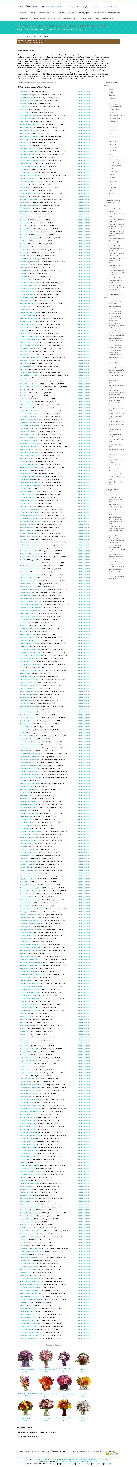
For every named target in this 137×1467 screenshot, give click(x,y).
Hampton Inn (24, 470)
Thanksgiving (86, 18)
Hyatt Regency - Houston (27, 795)
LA (95, 1464)
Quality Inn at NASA (25, 1159)
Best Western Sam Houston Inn (29, 130)
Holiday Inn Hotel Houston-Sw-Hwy (30, 831)
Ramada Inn (23, 1177)
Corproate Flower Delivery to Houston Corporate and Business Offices (116, 287)
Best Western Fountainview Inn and (30, 115)
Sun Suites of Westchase (27, 491)
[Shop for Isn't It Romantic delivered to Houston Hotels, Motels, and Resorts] (83, 1416)
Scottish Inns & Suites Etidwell (29, 1025)
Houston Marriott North (27, 411)
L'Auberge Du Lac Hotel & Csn (28, 548)
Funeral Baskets (114, 109)
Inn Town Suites (25, 1260)
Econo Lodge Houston (26, 932)
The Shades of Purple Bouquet (65, 1369)
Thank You (50, 13)
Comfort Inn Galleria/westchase (29, 282)
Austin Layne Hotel (25, 709)
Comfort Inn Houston (26, 873)
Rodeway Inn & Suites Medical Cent (30, 944)
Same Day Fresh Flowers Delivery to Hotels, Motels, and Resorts (90, 1451)
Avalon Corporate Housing (28, 166)
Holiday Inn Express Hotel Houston (30, 575)
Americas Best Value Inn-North (29, 455)
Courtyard (23, 1034)
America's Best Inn (25, 906)
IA (87, 1464)
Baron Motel (23, 142)
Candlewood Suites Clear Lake (29, 1156)
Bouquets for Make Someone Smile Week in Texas (116, 403)
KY (93, 1464)
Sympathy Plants (115, 118)
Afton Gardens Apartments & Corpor (31, 375)
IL (82, 1464)
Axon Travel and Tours (27, 786)
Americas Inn (24, 858)
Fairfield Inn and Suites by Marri (29, 554)
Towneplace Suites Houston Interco (30, 1338)
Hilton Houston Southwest (28, 500)
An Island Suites (24, 256)
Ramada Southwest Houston (28, 789)
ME (99, 1464)
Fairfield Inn (23, 1225)
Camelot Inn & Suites (26, 264)
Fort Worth (77, 1461)
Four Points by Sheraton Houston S (30, 643)
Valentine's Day (25, 18)
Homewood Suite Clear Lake (28, 1153)
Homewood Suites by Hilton (28, 420)
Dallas (57, 1461)
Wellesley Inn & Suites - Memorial (30, 533)
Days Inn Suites (24, 461)
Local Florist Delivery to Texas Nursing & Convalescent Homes (115, 352)
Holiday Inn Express (26, 1219)
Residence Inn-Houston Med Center (30, 348)
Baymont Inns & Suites (27, 178)
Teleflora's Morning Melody (25, 1369)
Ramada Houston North (27, 458)
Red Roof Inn (24, 703)
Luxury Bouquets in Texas (116, 421)
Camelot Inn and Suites (27, 291)
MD (102, 1464)
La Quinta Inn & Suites (26, 1102)
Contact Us (45, 1451)
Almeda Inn (23, 330)
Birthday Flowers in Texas (116, 474)
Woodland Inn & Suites (27, 864)
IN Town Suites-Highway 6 (27, 366)
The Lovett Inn (24, 792)
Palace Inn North (25, 646)
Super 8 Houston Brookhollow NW (30, 876)
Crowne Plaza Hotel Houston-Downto (31, 974)
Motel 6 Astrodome (25, 977)
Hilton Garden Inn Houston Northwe (30, 965)
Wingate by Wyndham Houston (29, 1061)
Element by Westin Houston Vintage (30, 1085)
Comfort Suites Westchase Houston (30, 598)
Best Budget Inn (24, 211)
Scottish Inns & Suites (26, 527)
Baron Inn (23, 217)
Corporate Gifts (114, 13)
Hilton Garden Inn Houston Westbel (30, 542)
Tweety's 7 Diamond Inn (27, 849)
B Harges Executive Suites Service (29, 467)
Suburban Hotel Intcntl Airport (29, 1293)
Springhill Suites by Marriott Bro (29, 384)
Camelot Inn (23, 190)
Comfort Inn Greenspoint (27, 315)
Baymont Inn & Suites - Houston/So (30, 175)
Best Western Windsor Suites (28, 199)
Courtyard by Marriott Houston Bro (30, 649)
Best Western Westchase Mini (28, 154)
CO (62, 1464)
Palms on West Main (26, 816)
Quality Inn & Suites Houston (28, 464)
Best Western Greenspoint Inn (29, 148)
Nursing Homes (61, 1459)
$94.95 (47, 1372)
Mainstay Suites (24, 867)
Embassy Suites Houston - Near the (30, 616)
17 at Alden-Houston (26, 408)
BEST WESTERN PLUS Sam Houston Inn (31, 655)
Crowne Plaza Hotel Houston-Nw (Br (30, 590)
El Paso (84, 1461)
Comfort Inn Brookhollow (28, 288)
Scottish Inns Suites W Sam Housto (30, 774)
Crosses (112, 127)
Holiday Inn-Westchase (27, 762)
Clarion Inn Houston (26, 106)
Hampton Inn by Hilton (27, 473)
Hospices (69, 1459)
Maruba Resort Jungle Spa (27, 1007)
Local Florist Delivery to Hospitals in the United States (115, 500)
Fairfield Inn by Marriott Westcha (29, 545)
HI (76, 1464)
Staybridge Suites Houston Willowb (30, 983)
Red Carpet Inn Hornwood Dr (28, 861)
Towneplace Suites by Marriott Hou (30, 1171)
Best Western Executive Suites (28, 181)
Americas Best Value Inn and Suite (30, 1049)
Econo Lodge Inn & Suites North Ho (30, 834)
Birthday (32, 13)
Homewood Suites (25, 903)
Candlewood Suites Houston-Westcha (31, 604)
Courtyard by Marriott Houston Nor (30, 1099)
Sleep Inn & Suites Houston (28, 1216)
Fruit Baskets (114, 172)
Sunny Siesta (83, 1394)
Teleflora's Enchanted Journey (65, 1394)
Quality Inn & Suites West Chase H (30, 557)
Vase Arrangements (115, 166)
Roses (112, 169)
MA (105, 1464)
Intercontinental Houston (27, 613)
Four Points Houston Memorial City (30, 566)
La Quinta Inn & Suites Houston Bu (30, 1323)
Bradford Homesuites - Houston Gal (30, 193)
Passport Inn (24, 1275)
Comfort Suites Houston (27, 434)
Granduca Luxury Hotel (27, 855)
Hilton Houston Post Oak (27, 405)
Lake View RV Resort (26, 727)
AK (50, 1464)
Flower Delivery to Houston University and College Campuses (116, 226)
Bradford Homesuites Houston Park (31, 124)
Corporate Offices (103, 1459)
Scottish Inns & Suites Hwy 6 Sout (30, 706)
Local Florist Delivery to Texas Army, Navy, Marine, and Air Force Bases (116, 326)
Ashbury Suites (24, 214)
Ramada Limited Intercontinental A (30, 1296)
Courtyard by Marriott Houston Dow (31, 986)
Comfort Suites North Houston (29, 1266)
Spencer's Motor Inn (26, 661)
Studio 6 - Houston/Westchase (29, 536)
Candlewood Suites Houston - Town (31, 521)
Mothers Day (45, 18)
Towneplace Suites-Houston (28, 640)
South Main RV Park (26, 1052)
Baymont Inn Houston (26, 724)
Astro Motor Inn (25, 279)
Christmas (96, 18)
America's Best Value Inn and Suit (30, 679)
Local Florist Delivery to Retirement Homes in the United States (116, 557)
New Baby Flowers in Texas (116, 413)
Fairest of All (83, 1369)
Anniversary (61, 13)
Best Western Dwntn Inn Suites (29, 205)
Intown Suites (24, 351)
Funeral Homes (95, 7)
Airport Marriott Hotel (26, 100)
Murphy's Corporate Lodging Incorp (31, 1105)
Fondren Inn (23, 953)
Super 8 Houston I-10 (26, 449)
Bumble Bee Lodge (25, 587)
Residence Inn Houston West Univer (30, 950)
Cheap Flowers (107, 18)
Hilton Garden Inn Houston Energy (30, 482)
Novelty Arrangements (116, 163)
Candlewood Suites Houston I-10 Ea (30, 426)
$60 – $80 (113, 145)
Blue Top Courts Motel (26, 139)
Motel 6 (22, 667)
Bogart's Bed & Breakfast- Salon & (30, 160)
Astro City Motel (25, 112)
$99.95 (83, 1420)
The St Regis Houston (26, 715)
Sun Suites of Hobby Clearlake (29, 437)
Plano (95, 1461)
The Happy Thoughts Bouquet (65, 1418)
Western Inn (23, 810)
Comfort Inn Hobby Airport (28, 294)
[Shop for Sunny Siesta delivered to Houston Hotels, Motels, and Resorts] (83, 1392)
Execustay (23, 378)
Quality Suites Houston (27, 1263)
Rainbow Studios (25, 1076)
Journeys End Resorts (26, 730)
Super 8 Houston (25, 1046)
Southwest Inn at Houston (28, 524)
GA (74, 1464)
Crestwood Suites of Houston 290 (30, 515)
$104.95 (46, 1421)
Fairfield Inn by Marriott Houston (29, 423)
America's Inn (24, 300)
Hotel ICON (23, 631)
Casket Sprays (114, 130)
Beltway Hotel (24, 235)
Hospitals (86, 7)
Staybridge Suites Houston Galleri (30, 813)
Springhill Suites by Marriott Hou (29, 452)
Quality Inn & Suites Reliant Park (29, 992)
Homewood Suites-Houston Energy (30, 742)
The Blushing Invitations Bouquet (27, 1393)
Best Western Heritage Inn (27, 303)
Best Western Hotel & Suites (28, 270)
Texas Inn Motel (24, 1055)
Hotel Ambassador (25, 828)
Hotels (79, 7)
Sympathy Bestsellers (116, 106)
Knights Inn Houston (26, 634)
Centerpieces (114, 157)
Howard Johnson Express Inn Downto (31, 962)
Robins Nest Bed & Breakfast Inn (29, 414)
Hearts (112, 133)
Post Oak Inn (24, 1031)
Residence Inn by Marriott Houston (30, 989)
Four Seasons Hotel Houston (28, 312)
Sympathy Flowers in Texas (116, 398)
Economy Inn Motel (26, 1043)
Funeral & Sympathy (83, 13)
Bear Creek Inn (24, 133)
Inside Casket (114, 121)
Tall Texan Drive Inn (26, 1311)
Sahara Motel (24, 1254)
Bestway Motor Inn (25, 157)
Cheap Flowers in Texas (115, 471)
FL (71, 1464)
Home (19, 37)
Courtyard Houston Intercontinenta (30, 1207)
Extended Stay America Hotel (28, 935)
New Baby (41, 13)
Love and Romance (99, 13)
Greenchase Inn (24, 1302)
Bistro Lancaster (25, 267)
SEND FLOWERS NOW (84, 92)
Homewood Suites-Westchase (29, 372)
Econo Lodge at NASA (26, 1168)
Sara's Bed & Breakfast (27, 688)
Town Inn (23, 1013)
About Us (35, 1451)
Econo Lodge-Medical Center (28, 694)
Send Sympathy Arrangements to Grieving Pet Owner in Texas (116, 393)
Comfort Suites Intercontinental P (30, 1287)
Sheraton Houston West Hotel (29, 712)
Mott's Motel (24, 625)
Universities (105, 7)
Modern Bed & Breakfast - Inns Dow (30, 637)
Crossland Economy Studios (28, 1120)
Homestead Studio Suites (27, 1117)
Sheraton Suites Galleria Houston (30, 783)
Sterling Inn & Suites (26, 843)
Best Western (24, 259)
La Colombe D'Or (25, 399)
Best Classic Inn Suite (26, 1189)
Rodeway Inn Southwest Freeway (29, 759)
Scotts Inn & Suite (25, 1195)
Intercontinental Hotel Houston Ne (30, 1257)
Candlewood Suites (25, 229)
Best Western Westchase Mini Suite (30, 754)
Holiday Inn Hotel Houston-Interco (30, 1332)
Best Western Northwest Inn (28, 285)
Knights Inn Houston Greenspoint (30, 1204)
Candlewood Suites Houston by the (30, 891)
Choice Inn (23, 109)
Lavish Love (46, 1418)
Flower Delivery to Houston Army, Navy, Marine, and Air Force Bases (117, 234)
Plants (112, 175)
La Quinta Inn (24, 1240)
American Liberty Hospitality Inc (29, 262)
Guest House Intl (25, 1201)
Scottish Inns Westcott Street (28, 768)
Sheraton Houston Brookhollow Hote (31, 765)
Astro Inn (23, 184)
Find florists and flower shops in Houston (30, 1436)
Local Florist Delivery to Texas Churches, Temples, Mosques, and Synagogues (116, 333)
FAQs (53, 6)
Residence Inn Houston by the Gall (30, 885)
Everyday (23, 13)
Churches (114, 7)
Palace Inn (23, 390)
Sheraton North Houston (27, 431)
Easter (35, 18)
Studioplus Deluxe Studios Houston (30, 1135)
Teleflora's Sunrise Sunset (46, 1394)
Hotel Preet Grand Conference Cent (30, 771)
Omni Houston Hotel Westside (29, 440)
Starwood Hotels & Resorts (28, 894)
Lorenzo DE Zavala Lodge (27, 1317)
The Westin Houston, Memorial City (30, 512)
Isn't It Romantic (83, 1418)
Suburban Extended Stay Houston (30, 900)
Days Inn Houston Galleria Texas (29, 691)
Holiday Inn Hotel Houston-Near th (30, 563)
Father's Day (66, 18)
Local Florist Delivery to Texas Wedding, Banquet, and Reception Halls (116, 340)
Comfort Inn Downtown (27, 172)
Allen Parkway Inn (25, 208)
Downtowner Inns (25, 1082)
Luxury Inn (23, 622)
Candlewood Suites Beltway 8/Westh (30, 485)
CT (65, 1464)
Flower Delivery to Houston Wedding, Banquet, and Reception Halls (116, 248)
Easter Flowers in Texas (115, 465)
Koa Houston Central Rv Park (28, 1308)
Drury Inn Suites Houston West (29, 551)
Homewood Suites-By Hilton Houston (31, 870)
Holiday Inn (23, 780)
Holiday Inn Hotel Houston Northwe (30, 1088)
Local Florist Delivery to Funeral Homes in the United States (117, 512)
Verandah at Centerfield (27, 360)
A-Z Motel (23, 273)
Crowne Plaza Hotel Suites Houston (30, 736)
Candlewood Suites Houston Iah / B (30, 1231)
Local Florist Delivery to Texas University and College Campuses (115, 318)
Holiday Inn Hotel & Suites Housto (30, 745)
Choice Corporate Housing (28, 238)
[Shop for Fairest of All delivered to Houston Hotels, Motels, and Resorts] (83, 1368)
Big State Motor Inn (26, 187)
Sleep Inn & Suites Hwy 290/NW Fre (30, 777)
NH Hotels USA (24, 503)
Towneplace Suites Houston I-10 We (30, 601)
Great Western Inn (25, 751)
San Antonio (63, 1461)
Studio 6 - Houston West (27, 584)
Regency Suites (24, 1272)
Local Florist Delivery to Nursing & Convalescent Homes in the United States (116, 564)
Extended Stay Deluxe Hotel (28, 971)
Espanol (58, 6)
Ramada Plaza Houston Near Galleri (30, 1111)
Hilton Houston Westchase (28, 578)
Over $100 (113, 151)
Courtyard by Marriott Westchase (30, 658)
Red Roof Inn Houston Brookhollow (30, 670)
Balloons (112, 177)
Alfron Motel (23, 145)
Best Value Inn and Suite (27, 327)
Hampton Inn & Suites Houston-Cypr (31, 1284)
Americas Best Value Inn (27, 956)
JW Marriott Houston (26, 938)
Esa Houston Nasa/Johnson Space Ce (31, 357)
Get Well (70, 13)
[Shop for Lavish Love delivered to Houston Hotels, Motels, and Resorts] (46, 1417)
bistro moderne (24, 223)
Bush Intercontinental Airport (28, 1314)
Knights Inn (23, 1305)
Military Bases (76, 1459)
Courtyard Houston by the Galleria (30, 915)
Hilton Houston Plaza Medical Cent (30, 801)
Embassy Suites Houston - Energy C (30, 509)
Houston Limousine (26, 1067)
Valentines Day (113, 181)
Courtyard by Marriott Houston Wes (30, 998)
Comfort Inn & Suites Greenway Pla (30, 151)
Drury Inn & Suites (25, 819)
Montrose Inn (24, 739)
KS (90, 1464)
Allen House (23, 103)
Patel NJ (22, 733)
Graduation (56, 18)
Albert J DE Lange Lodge (27, 700)
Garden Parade (25, 1418)
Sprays (112, 112)
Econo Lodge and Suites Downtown (30, 1252)
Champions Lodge (25, 253)
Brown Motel (24, 169)
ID (79, 1464)
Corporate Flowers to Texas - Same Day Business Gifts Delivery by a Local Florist (117, 370)
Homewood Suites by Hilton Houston (31, 909)
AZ (53, 1464)
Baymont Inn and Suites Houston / (30, 446)
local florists (39, 1459)
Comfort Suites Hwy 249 (27, 1093)
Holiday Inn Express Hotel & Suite (30, 569)
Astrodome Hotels (25, 247)
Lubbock (89, 1461)
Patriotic (76, 18)
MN (111, 1464)
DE (68, 1464)
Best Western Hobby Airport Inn (29, 118)
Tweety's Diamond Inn (26, 825)
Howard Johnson (25, 429)
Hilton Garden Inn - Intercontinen (30, 1335)
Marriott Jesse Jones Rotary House (30, 518)
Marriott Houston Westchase (28, 595)
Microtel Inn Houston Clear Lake (29, 1150)
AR (56, 1464)
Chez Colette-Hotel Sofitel (27, 232)
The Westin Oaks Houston (27, 807)
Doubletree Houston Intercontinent (30, 1237)
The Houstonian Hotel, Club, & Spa (30, 888)
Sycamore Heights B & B (27, 402)
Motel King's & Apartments (28, 1269)
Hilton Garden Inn (25, 676)
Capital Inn (23, 196)
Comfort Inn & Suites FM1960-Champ (31, 1299)
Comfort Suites (24, 572)
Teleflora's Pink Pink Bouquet (46, 1369)
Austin (70, 1461)
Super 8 (22, 1022)
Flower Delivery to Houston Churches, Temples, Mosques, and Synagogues (116, 241)
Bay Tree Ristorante (26, 127)
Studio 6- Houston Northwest (28, 840)
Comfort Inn (24, 92)
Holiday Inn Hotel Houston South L (30, 757)
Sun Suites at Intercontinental (28, 1198)
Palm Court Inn (24, 980)
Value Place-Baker (25, 673)
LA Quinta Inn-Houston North (28, 1058)
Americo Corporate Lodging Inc (29, 318)
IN (84, 1464)
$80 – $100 (113, 148)
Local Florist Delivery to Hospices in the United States (115, 571)
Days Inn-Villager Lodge (27, 1037)
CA (59, 1464)
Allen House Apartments (27, 297)
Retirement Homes (50, 1459)
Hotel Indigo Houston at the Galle (30, 748)
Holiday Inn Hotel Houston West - (30, 476)
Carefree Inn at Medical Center (29, 628)
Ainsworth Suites (25, 226)
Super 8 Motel (24, 393)
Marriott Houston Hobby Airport (29, 417)
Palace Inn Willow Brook (27, 721)
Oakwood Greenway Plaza (28, 995)
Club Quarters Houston (27, 1016)
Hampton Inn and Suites (27, 593)
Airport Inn (23, 244)
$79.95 (26, 1372)
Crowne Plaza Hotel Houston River (30, 959)
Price (110, 140)
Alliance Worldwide (25, 321)
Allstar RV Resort (25, 941)
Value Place (23, 1019)
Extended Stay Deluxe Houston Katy (30, 610)
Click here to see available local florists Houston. (34, 87)
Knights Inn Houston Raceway (29, 1073)
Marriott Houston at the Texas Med (30, 929)
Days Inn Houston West (27, 530)
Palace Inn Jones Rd (26, 926)
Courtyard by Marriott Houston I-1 (30, 339)
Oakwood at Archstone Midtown (29, 1079)
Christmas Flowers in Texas (117, 468)
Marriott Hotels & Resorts (27, 443)
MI (108, 1464)
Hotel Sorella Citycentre (27, 479)
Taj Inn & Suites (24, 1070)
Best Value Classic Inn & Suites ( (29, 250)
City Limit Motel (24, 202)
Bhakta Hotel (24, 121)
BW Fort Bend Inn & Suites (27, 324)
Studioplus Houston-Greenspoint (30, 381)
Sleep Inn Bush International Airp (29, 1290)
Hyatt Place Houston (26, 1228)
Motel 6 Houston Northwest (28, 852)
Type (110, 154)
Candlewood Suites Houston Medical (31, 947)
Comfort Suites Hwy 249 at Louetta (30, 1090)
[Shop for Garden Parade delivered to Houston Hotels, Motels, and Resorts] (25, 1417)
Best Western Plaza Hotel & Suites (30, 136)
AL (47, 1464)
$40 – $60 (113, 142)
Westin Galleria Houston (27, 837)
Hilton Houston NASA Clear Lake (29, 1183)
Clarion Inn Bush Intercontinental (30, 1278)
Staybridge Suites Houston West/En (30, 607)
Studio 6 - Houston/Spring (28, 342)
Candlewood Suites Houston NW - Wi (31, 387)
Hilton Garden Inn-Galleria (28, 879)
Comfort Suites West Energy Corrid (30, 664)
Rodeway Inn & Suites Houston (29, 1326)
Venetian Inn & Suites (26, 1186)
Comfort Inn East (25, 306)
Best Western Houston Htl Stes (29, 98)
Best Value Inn (24, 241)
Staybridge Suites (25, 912)
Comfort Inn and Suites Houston (29, 1234)
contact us (23, 42)
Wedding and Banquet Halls (89, 1459)
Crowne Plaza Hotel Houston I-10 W (30, 336)
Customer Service (23, 1451)
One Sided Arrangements (117, 160)
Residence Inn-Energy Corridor (29, 804)
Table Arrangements (116, 115)
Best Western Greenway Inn (28, 95)
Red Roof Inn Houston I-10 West (29, 494)
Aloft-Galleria (24, 846)
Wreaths (112, 124)
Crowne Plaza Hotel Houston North (30, 1249)
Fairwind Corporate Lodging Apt (29, 1165)
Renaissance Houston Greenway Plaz (31, 924)
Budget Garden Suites (26, 682)
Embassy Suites (24, 1040)
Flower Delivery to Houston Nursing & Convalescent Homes (116, 260)
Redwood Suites (25, 882)
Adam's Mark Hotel (25, 163)
